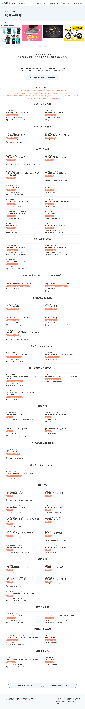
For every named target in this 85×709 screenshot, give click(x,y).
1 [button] (37, 46)
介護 (9, 22)
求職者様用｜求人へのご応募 (73, 698)
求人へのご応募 (66, 3)
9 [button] (46, 46)
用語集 (58, 703)
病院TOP (46, 3)
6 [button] (43, 46)
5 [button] (41, 46)
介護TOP (39, 3)
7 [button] (44, 46)
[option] (11, 35)
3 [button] (39, 46)
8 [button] (45, 46)
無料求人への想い (54, 3)
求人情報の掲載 (78, 3)
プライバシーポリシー (72, 701)
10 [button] (48, 46)
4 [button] (40, 46)
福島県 (12, 22)
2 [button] (38, 46)
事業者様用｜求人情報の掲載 (73, 700)
